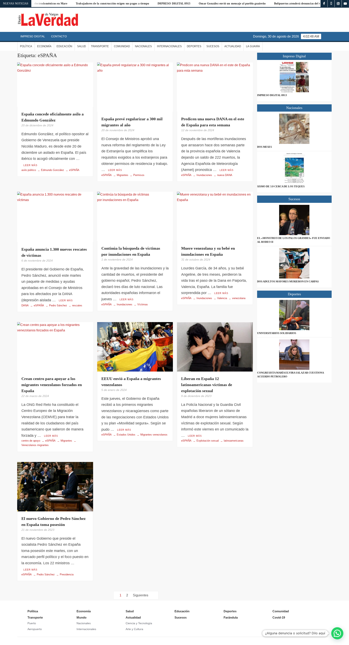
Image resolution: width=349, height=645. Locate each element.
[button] (337, 633)
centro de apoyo (30, 440)
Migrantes (122, 175)
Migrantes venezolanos (153, 434)
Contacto (59, 36)
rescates (77, 305)
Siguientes (140, 595)
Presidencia (67, 574)
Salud (81, 46)
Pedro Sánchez (58, 305)
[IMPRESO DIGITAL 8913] (294, 77)
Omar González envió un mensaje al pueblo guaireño (213, 3)
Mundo (81, 617)
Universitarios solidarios (276, 333)
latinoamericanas (234, 440)
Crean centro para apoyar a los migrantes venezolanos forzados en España (51, 384)
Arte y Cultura (134, 629)
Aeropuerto (34, 629)
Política (26, 46)
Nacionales (143, 46)
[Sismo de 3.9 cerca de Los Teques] (294, 168)
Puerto (31, 623)
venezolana (238, 298)
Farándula (231, 617)
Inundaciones (204, 175)
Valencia (222, 298)
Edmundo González (52, 170)
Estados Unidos (126, 434)
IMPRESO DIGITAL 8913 (155, 3)
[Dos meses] (294, 129)
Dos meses (264, 146)
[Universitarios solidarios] (294, 315)
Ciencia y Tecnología (139, 623)
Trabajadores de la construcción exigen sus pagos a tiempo (93, 3)
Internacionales (169, 46)
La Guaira (253, 46)
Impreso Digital (32, 36)
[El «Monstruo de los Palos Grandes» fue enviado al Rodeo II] (294, 220)
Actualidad (232, 46)
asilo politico (28, 170)
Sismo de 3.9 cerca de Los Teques (281, 186)
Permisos (138, 175)
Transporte (100, 46)
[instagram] (338, 3)
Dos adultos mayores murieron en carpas (288, 281)
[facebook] (324, 3)
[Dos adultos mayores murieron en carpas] (294, 263)
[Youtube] (345, 3)
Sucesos (212, 46)
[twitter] (331, 3)
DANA (25, 305)
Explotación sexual (208, 440)
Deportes (194, 46)
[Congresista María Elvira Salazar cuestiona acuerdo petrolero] (294, 354)
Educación (64, 46)
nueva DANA (224, 175)
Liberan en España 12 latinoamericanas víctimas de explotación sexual (206, 384)
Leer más (30, 165)
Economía (44, 46)
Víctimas (142, 304)
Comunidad (122, 46)
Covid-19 (278, 617)
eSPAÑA (74, 170)
